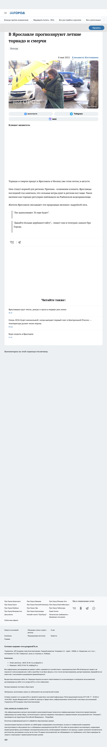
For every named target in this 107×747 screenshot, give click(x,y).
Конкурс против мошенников (16, 20)
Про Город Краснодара (35, 611)
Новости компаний (11, 630)
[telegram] (20, 242)
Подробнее (49, 717)
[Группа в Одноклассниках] (81, 608)
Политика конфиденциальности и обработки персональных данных (29, 721)
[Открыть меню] (5, 13)
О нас (53, 630)
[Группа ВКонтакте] (31, 114)
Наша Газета (53, 611)
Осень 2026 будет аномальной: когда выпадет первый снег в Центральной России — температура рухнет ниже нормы (50, 323)
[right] (104, 20)
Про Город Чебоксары (57, 608)
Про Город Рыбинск (11, 608)
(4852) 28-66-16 (27, 663)
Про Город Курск (10, 605)
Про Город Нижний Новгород (38, 605)
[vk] (12, 242)
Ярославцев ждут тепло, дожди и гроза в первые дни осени (37, 311)
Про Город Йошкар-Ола (58, 601)
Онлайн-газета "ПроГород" (37, 614)
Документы (8, 614)
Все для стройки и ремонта (70, 20)
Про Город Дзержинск (12, 601)
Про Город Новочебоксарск (59, 605)
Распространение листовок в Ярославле (19, 687)
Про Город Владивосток (13, 611)
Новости (54, 636)
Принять (97, 28)
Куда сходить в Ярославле (21, 335)
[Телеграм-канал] (76, 114)
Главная (7, 639)
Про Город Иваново (34, 601)
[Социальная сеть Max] (53, 119)
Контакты (8, 636)
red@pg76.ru (33, 665)
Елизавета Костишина (85, 57)
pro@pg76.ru (38, 663)
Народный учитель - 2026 (43, 20)
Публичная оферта (11, 620)
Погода (14, 48)
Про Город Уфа (32, 608)
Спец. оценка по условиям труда (16, 708)
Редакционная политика (36, 636)
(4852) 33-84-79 (22, 665)
